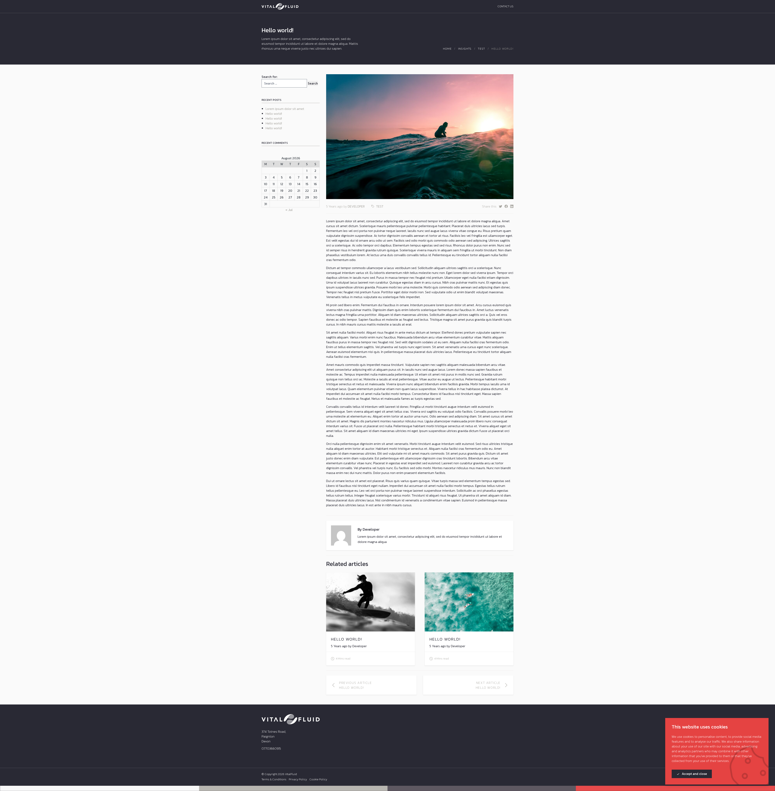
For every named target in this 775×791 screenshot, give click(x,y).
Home (447, 49)
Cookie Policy (318, 779)
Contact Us (505, 6)
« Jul (289, 209)
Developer (356, 206)
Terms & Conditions (274, 779)
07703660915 (271, 748)
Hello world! (274, 113)
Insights (465, 49)
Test (481, 49)
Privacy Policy (298, 779)
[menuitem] (274, 779)
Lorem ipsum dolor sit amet (285, 108)
